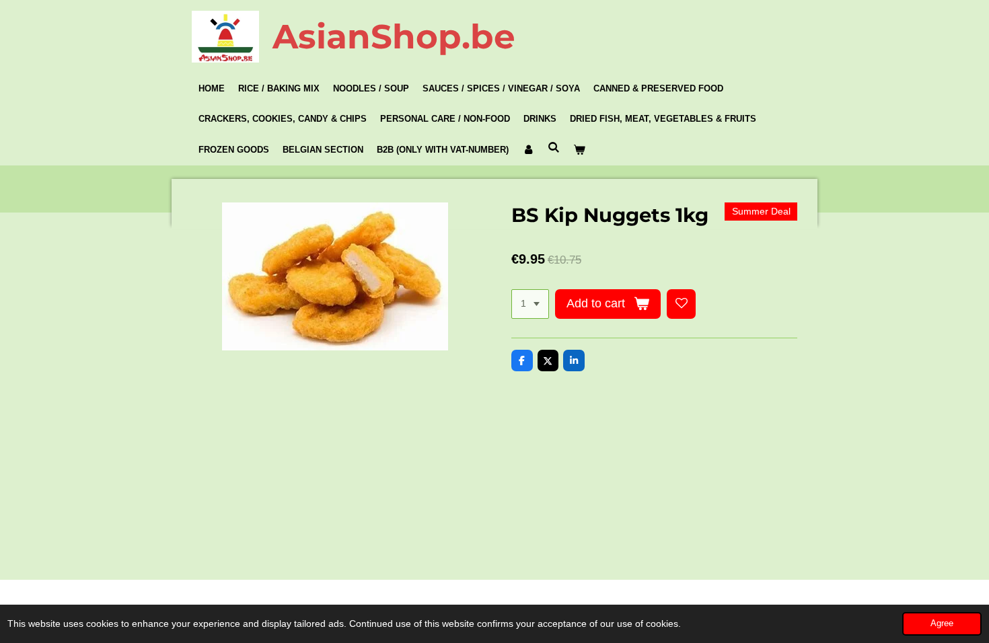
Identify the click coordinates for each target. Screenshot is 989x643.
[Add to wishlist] (681, 304)
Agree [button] (941, 623)
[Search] (553, 148)
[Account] (528, 150)
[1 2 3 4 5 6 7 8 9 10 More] (530, 304)
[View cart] (579, 150)
